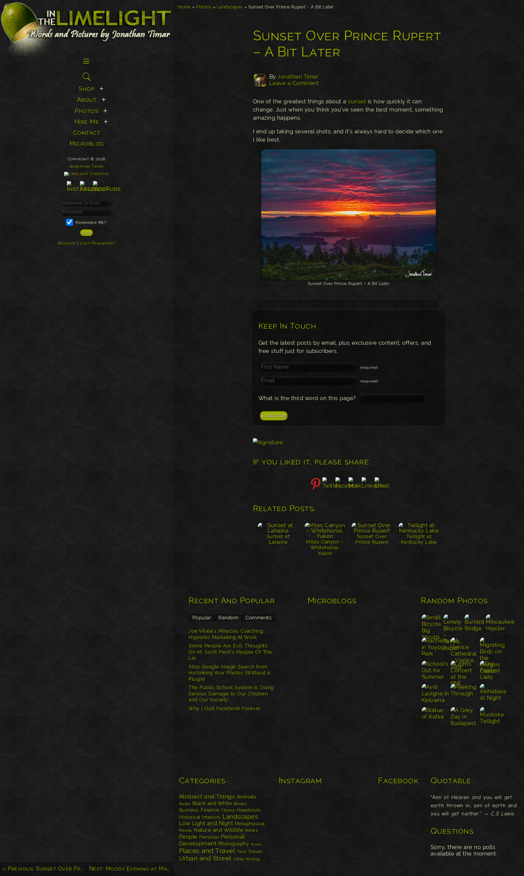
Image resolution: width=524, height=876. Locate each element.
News (251, 830)
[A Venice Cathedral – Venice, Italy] (464, 648)
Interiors (211, 817)
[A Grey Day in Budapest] (464, 717)
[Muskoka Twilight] (493, 717)
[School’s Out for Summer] (435, 671)
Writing (253, 859)
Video (238, 859)
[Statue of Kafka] (435, 717)
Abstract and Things (207, 796)
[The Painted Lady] (493, 671)
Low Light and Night (206, 823)
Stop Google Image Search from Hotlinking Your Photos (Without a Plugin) (229, 673)
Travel (255, 851)
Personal (209, 837)
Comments (259, 617)
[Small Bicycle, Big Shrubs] (432, 625)
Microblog (86, 143)
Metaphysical (250, 823)
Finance (210, 810)
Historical (189, 817)
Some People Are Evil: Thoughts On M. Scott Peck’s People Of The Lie (230, 652)
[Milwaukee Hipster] (496, 625)
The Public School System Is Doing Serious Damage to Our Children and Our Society (231, 694)
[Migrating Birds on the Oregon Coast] (493, 648)
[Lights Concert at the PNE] (464, 671)
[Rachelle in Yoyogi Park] (435, 648)
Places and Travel (207, 851)
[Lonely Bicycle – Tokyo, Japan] (453, 625)
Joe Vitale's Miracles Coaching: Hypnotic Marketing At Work (226, 634)
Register (67, 243)
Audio (185, 803)
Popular (201, 617)
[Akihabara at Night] (493, 694)
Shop (86, 88)
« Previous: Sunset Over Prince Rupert (45, 868)
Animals (247, 797)
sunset (357, 101)
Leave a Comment (294, 83)
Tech (241, 852)
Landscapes (230, 7)
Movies (185, 830)
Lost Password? (97, 243)
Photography (233, 844)
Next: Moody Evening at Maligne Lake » (131, 868)
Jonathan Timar (297, 76)
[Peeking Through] (464, 694)
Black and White (212, 803)
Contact (86, 132)
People (188, 836)
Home (184, 7)
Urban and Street (205, 858)
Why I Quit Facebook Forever (225, 708)
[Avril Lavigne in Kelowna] (435, 694)
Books (240, 803)
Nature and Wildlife (218, 830)
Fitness (228, 810)
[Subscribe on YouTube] (107, 188)
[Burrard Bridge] (474, 625)
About (87, 99)
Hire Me (87, 121)
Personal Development (212, 840)
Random (228, 617)
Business (189, 810)
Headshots (249, 810)
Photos (203, 7)
